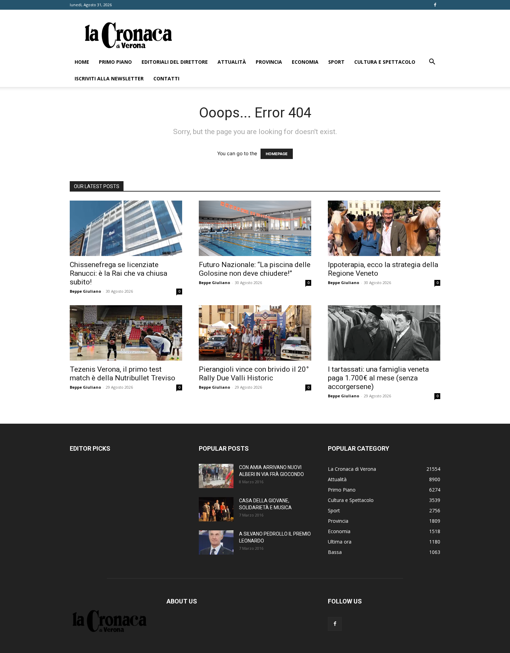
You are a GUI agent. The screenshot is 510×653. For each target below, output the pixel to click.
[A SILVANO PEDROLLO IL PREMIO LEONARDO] (216, 542)
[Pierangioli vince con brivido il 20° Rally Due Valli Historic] (255, 333)
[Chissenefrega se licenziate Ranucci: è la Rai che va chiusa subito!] (126, 228)
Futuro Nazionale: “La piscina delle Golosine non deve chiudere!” (255, 269)
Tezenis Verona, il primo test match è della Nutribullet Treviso (122, 373)
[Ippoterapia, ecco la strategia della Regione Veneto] (384, 228)
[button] (432, 62)
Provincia (269, 62)
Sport (336, 62)
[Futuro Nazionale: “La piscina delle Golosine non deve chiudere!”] (255, 228)
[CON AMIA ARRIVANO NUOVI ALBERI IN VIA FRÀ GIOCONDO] (216, 476)
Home (82, 62)
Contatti (166, 78)
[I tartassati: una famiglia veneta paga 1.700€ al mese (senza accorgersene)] (384, 333)
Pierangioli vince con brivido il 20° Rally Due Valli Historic (254, 373)
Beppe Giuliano (85, 291)
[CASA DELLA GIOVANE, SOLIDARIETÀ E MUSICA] (216, 509)
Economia (305, 62)
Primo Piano (115, 62)
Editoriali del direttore (175, 62)
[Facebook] (435, 5)
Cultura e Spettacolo (384, 62)
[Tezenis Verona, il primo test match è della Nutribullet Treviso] (126, 333)
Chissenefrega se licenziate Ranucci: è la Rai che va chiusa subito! (118, 273)
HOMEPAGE (277, 153)
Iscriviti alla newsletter (109, 78)
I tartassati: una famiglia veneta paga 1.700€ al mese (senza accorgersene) (378, 378)
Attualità (232, 62)
